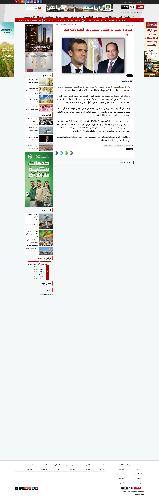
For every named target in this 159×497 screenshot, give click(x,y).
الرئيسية (127, 16)
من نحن (121, 469)
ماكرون (127, 145)
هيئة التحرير (120, 473)
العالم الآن (99, 16)
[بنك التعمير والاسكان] (39, 179)
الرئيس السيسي (119, 145)
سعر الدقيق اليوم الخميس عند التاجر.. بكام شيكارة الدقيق (119, 20)
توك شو (73, 16)
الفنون (65, 16)
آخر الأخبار (47, 75)
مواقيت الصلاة (44, 258)
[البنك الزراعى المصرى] (7, 76)
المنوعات (40, 16)
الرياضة (81, 16)
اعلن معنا (139, 482)
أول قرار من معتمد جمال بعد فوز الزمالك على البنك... (40, 20)
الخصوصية (139, 478)
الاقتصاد (89, 16)
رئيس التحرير (138, 473)
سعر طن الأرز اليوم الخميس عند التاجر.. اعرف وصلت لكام (79, 20)
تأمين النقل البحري (108, 145)
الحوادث (58, 16)
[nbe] (79, 8)
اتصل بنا (121, 482)
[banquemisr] (39, 62)
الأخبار (120, 16)
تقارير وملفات (29, 16)
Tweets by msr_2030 (46, 294)
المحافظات (49, 16)
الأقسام (101, 464)
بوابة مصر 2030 (125, 464)
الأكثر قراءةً (46, 210)
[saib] (39, 38)
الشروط (121, 478)
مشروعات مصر (110, 16)
